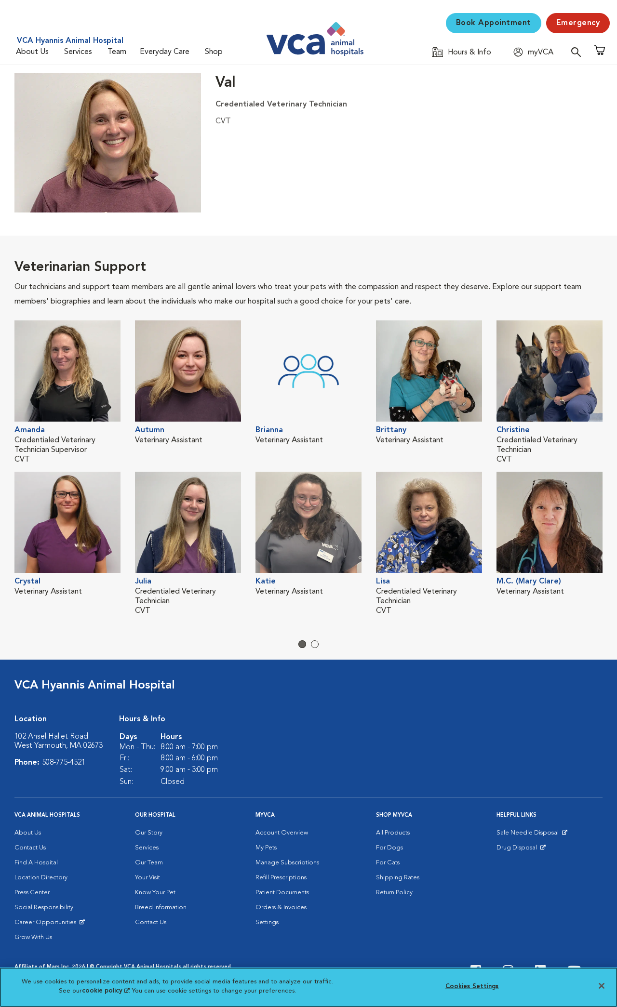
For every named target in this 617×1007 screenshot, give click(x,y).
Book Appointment (493, 23)
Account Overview (281, 833)
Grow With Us (33, 937)
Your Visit (147, 877)
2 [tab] (315, 644)
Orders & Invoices (281, 907)
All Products (393, 833)
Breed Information (161, 907)
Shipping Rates (397, 877)
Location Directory (40, 877)
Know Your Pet (155, 892)
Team (116, 52)
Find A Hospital (36, 863)
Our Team (149, 863)
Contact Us (30, 848)
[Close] (601, 985)
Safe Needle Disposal (529, 835)
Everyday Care (164, 52)
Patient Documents (282, 892)
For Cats (388, 863)
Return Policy (394, 892)
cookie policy (105, 991)
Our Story (148, 833)
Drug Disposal (520, 850)
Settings (267, 922)
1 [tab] (302, 644)
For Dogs (389, 848)
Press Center (32, 892)
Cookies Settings (472, 986)
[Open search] (578, 52)
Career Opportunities (47, 924)
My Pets (266, 848)
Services (78, 52)
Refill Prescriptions (281, 877)
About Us (32, 52)
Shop (214, 52)
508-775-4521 (63, 763)
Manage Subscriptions (287, 863)
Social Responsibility (43, 907)
